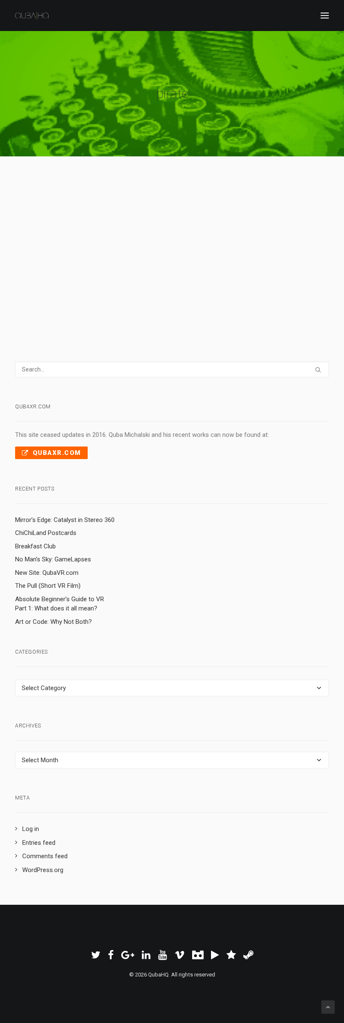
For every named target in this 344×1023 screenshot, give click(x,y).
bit (265, 227)
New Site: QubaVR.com (46, 572)
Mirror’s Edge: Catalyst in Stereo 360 (65, 520)
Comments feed (45, 856)
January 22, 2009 (57, 227)
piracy (129, 238)
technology (170, 227)
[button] (324, 15)
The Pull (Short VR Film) (48, 585)
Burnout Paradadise (53, 238)
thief (253, 227)
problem (143, 227)
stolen (237, 227)
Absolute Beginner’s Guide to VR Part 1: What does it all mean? (59, 604)
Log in (30, 829)
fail (208, 227)
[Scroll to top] (328, 1006)
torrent (165, 238)
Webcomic (102, 227)
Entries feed (38, 842)
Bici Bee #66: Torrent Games (112, 210)
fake (220, 227)
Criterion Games (100, 238)
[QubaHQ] (32, 15)
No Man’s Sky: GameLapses (53, 559)
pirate (146, 238)
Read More (61, 268)
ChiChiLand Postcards (45, 533)
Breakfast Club (35, 546)
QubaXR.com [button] (57, 453)
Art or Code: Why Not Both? (53, 622)
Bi (128, 227)
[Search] (172, 369)
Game (194, 227)
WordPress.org (42, 870)
